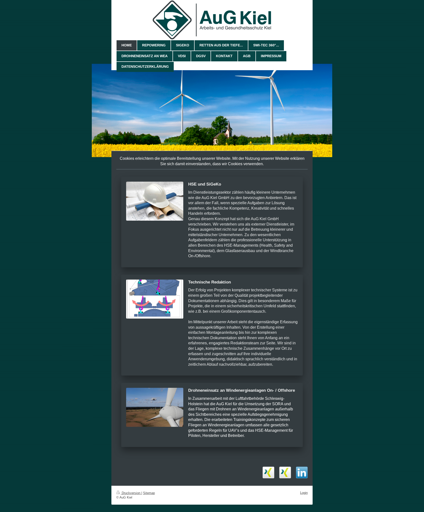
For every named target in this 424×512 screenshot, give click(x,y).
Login (304, 493)
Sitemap (149, 493)
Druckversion (131, 493)
